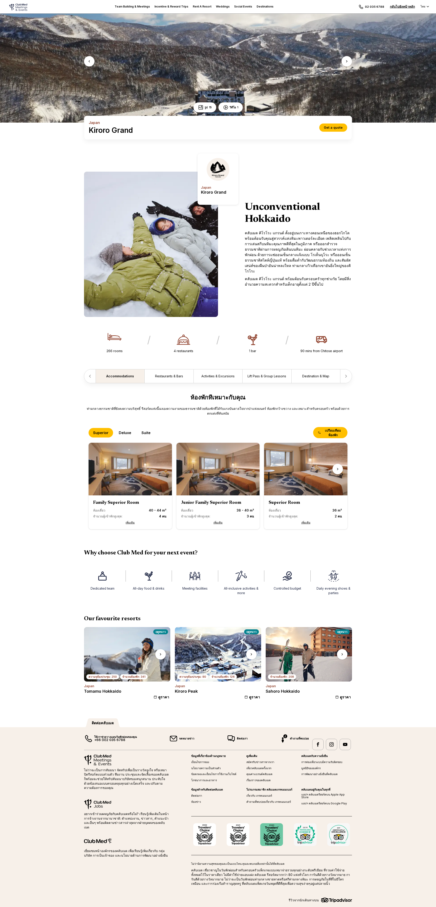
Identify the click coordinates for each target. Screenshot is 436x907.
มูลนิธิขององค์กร (311, 768)
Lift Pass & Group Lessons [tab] (267, 376)
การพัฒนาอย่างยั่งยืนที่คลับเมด (319, 774)
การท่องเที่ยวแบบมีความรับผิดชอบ (321, 762)
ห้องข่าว (196, 802)
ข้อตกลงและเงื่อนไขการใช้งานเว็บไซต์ (213, 774)
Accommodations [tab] (120, 376)
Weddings (223, 6)
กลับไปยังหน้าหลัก (402, 6)
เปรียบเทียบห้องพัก (333, 432)
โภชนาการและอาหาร (204, 780)
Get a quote (333, 127)
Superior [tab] (101, 432)
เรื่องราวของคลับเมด (258, 780)
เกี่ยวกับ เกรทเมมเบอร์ (259, 795)
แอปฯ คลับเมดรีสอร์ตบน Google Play (324, 803)
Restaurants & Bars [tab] (169, 376)
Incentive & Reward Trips (171, 6)
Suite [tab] (146, 432)
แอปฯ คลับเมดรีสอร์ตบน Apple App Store (323, 796)
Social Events (243, 6)
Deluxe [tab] (125, 432)
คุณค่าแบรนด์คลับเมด (259, 774)
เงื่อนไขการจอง (200, 762)
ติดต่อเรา (196, 795)
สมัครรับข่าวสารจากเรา (260, 762)
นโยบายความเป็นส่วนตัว (206, 768)
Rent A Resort (202, 6)
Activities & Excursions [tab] (218, 376)
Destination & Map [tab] (315, 376)
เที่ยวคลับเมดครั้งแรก (258, 768)
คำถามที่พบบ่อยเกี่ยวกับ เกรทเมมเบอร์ (268, 802)
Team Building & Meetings (132, 6)
